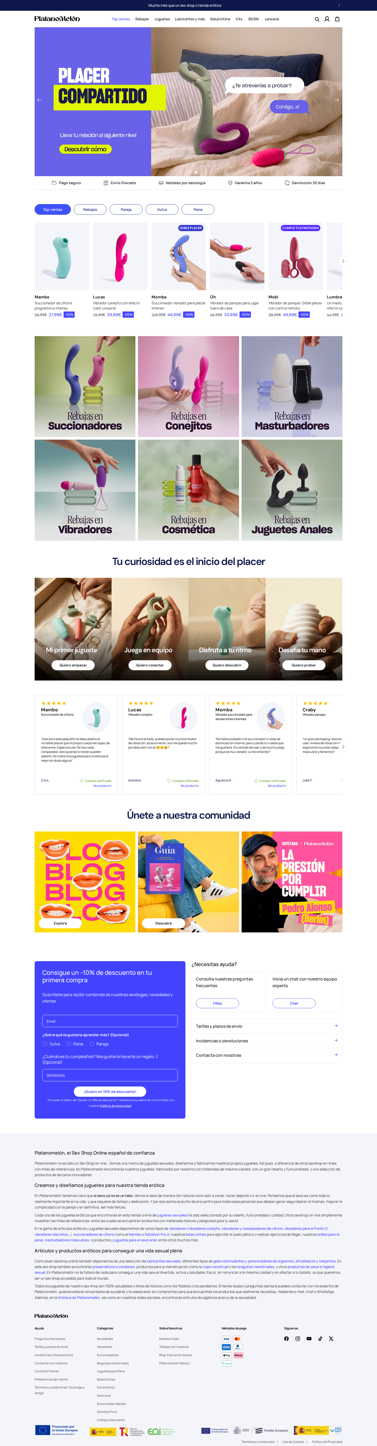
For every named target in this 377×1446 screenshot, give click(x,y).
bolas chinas (196, 1234)
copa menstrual (215, 1266)
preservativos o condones (114, 1266)
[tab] (53, 209)
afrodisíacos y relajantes (315, 1261)
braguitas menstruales (255, 1266)
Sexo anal (104, 1395)
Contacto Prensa (47, 1371)
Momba (159, 297)
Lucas (99, 297)
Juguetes (162, 18)
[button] (120, 19)
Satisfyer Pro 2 (157, 1234)
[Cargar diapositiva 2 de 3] (188, 172)
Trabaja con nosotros (174, 1347)
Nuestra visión (169, 1339)
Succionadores (107, 1355)
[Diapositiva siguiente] (337, 100)
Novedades (105, 1339)
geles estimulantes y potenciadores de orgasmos (253, 1261)
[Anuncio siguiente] (339, 5)
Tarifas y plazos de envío (51, 1347)
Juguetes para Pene (111, 1371)
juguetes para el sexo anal (135, 1239)
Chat (294, 1003)
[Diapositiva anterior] (39, 100)
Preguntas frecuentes (50, 1339)
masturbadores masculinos (67, 1239)
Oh (213, 297)
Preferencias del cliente (51, 1379)
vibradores (177, 1228)
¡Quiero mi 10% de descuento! (110, 1091)
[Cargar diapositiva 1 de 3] (181, 172)
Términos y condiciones (258, 1442)
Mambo (42, 297)
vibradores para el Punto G (306, 1228)
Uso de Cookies (293, 1442)
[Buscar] (317, 19)
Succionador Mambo (111, 1404)
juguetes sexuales (172, 1215)
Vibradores (104, 1347)
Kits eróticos (106, 1387)
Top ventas (121, 18)
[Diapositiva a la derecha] (343, 261)
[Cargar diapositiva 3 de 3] (196, 172)
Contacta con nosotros (51, 1363)
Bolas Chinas (106, 1379)
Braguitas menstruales (113, 1363)
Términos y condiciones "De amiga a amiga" (60, 1390)
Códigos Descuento (111, 1420)
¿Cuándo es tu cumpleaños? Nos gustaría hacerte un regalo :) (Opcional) (100, 1059)
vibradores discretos (51, 1234)
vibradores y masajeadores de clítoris (252, 1228)
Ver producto (102, 786)
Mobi (273, 297)
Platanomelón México (174, 1363)
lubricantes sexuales (164, 1261)
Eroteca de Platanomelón (79, 1297)
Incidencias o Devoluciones (54, 1355)
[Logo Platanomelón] (51, 1319)
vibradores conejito (204, 1228)
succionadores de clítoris (94, 1234)
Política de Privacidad (327, 1442)
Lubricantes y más (190, 18)
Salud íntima (220, 18)
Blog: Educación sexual (175, 1355)
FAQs (217, 1003)
